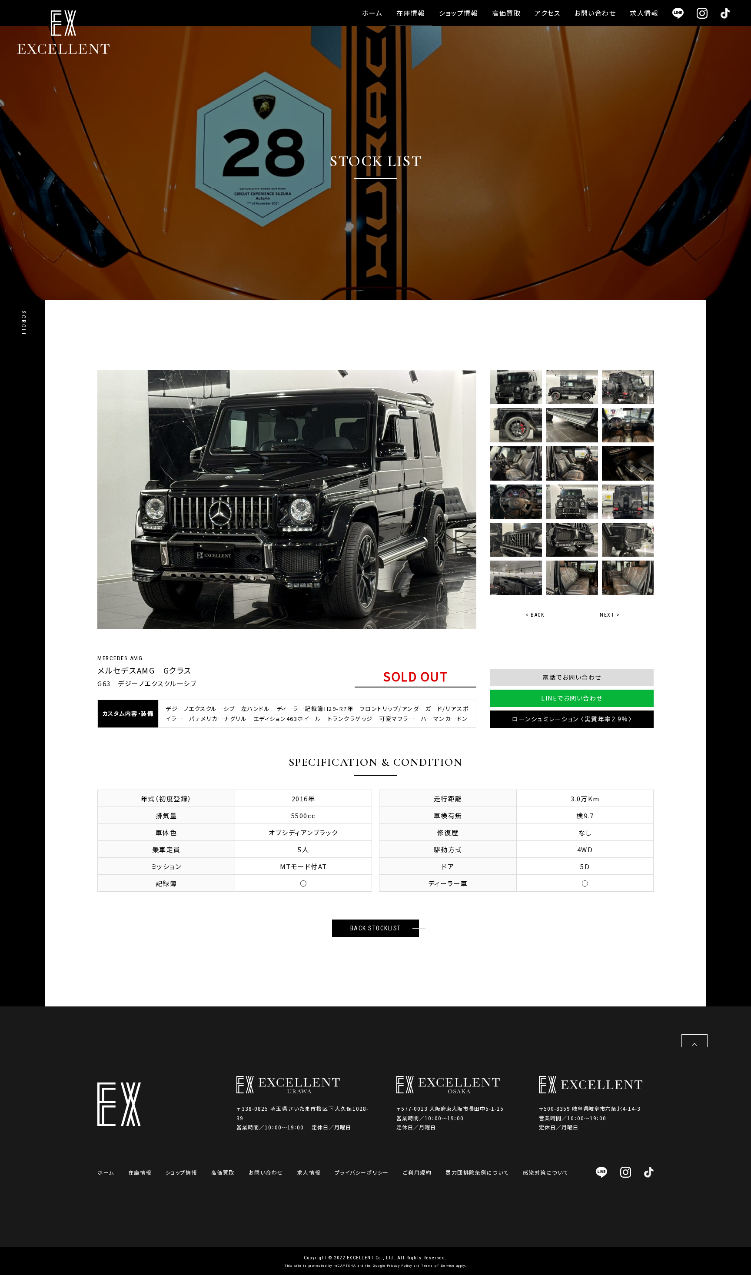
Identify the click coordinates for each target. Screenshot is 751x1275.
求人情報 (644, 12)
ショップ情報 (458, 12)
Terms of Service (438, 1266)
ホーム (372, 12)
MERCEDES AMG (120, 658)
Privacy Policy (399, 1266)
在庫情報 (410, 12)
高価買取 (506, 12)
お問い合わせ (595, 12)
